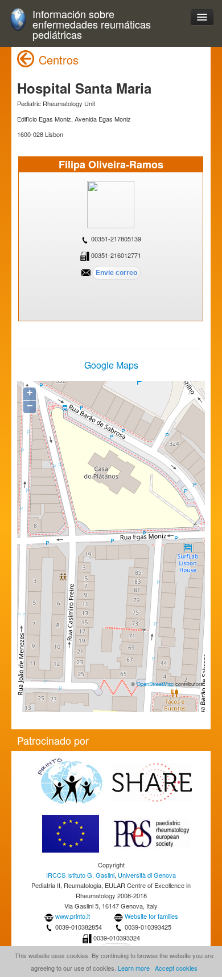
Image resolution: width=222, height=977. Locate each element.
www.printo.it (72, 916)
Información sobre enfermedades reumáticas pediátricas (91, 24)
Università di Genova (147, 874)
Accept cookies (176, 967)
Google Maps (111, 365)
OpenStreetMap (155, 684)
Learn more (134, 967)
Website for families (151, 916)
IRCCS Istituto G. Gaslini (80, 874)
